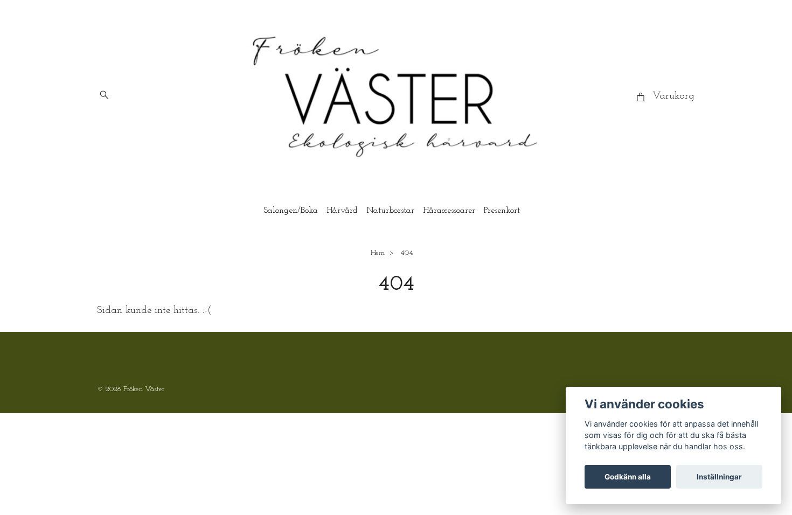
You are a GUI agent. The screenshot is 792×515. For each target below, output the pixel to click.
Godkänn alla (628, 476)
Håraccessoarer (449, 210)
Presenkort (502, 210)
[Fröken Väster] (396, 96)
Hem (378, 253)
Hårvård (342, 210)
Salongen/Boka (290, 210)
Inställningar (719, 476)
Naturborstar (390, 210)
